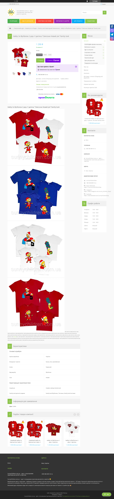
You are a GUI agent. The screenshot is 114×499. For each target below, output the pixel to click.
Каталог (86, 41)
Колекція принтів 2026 (90, 87)
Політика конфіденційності (83, 496)
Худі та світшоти (89, 49)
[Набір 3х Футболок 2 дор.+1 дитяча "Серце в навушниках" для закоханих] (53, 429)
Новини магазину (89, 84)
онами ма (15, 336)
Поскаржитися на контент (69, 496)
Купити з (50, 60)
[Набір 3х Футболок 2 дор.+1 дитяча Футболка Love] (72, 429)
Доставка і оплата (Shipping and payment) (93, 77)
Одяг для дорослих (90, 60)
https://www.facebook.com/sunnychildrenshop (96, 195)
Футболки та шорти (62, 21)
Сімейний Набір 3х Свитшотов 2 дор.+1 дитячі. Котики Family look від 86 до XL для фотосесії (16, 441)
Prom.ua (65, 493)
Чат (108, 494)
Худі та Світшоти (27, 21)
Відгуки (86, 70)
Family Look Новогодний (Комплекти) (49, 28)
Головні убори (88, 55)
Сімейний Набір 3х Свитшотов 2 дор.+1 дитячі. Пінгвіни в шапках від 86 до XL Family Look (34, 441)
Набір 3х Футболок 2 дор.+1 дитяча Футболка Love (72, 441)
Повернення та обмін (90, 81)
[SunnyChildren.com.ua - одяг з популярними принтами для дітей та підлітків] (11, 15)
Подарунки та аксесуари (91, 63)
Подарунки (91, 21)
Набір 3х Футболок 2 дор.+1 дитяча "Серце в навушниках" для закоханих (53, 441)
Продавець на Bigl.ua (57, 494)
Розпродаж (13, 21)
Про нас (86, 67)
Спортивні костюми (44, 21)
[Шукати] (104, 12)
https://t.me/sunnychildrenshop (92, 187)
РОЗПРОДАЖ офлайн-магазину (93, 44)
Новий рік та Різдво (31, 28)
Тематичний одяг (19, 28)
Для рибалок (78, 21)
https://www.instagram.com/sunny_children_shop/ (97, 191)
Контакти (86, 73)
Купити (41, 60)
